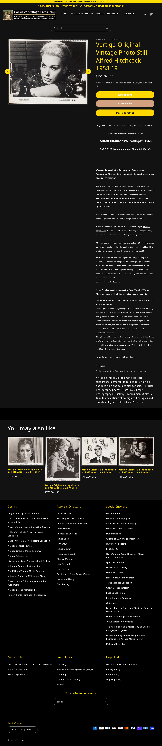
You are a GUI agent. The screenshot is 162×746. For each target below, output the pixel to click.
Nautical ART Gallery (116, 567)
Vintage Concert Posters (20, 545)
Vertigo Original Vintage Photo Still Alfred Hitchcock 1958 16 (62, 486)
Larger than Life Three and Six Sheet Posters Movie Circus (129, 610)
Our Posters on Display (68, 679)
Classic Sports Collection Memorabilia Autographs (27, 583)
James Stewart (64, 548)
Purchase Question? (18, 669)
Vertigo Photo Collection (108, 282)
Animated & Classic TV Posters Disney (27, 576)
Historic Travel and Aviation (120, 577)
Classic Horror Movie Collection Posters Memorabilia (28, 520)
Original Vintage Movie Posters (23, 513)
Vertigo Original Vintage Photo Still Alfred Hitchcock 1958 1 (99, 471)
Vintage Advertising (18, 555)
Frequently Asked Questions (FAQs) (75, 669)
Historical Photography (118, 518)
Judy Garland (63, 564)
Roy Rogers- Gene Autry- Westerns (74, 574)
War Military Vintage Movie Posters (26, 571)
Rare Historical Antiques (118, 597)
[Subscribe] (105, 701)
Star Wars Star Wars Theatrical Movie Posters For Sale (125, 555)
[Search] (107, 28)
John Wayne (62, 543)
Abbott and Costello (67, 533)
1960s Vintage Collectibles (119, 621)
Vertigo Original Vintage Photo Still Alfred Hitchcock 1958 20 (25, 471)
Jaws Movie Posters (116, 543)
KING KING (112, 548)
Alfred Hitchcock (65, 513)
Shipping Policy (114, 679)
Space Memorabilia (116, 562)
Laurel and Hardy (65, 579)
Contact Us (125, 103)
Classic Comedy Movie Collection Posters (29, 527)
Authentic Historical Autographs (122, 523)
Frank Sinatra (63, 528)
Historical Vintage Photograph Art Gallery (29, 561)
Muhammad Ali (114, 533)
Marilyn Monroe (65, 558)
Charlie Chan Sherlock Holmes (72, 523)
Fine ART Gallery (114, 572)
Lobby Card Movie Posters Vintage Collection (25, 534)
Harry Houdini (113, 513)
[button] (82, 14)
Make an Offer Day (115, 643)
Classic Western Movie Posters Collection (29, 540)
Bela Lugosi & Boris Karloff (71, 518)
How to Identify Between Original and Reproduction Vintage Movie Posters (125, 637)
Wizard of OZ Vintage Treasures (122, 538)
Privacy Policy (113, 669)
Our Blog (61, 674)
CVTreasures (20, 740)
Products (137, 402)
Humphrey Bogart (66, 553)
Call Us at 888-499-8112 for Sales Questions (30, 664)
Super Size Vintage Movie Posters (123, 616)
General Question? (17, 674)
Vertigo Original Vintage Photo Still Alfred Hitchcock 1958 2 (135, 471)
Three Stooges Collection (119, 582)
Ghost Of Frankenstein (117, 587)
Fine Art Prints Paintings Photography (27, 594)
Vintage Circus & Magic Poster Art (25, 550)
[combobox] (81, 28)
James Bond (63, 538)
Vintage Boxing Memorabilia (22, 589)
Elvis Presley (63, 584)
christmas (111, 602)
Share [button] (102, 365)
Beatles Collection (115, 592)
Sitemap (61, 684)
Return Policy (113, 674)
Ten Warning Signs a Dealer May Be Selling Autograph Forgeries (128, 628)
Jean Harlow (63, 569)
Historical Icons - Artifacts (119, 528)
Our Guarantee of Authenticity (121, 664)
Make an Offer (125, 112)
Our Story (61, 664)
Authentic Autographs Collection (24, 566)
